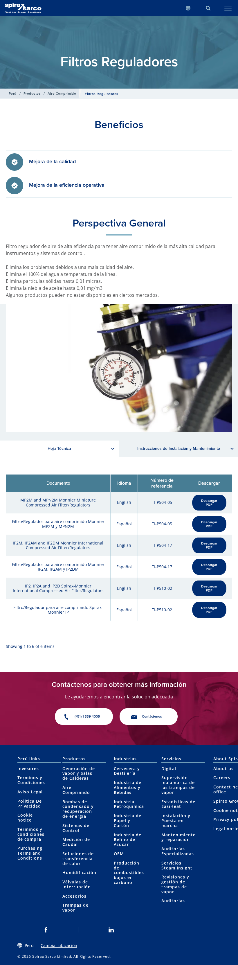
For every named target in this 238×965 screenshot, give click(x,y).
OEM (119, 853)
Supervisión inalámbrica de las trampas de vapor (178, 785)
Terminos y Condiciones (31, 780)
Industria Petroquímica (129, 804)
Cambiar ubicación (59, 945)
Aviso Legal (30, 792)
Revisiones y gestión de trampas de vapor (175, 884)
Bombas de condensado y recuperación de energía (78, 809)
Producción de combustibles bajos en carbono (129, 872)
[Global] (188, 8)
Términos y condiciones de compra (30, 834)
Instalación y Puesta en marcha (175, 820)
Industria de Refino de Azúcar (127, 839)
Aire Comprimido (62, 93)
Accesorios (74, 896)
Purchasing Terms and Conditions (29, 853)
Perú (13, 93)
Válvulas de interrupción (76, 884)
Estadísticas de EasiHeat (178, 804)
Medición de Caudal (76, 842)
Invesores (28, 768)
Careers (221, 777)
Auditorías (173, 900)
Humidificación (79, 872)
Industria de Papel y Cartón (127, 820)
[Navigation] (228, 8)
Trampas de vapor (75, 907)
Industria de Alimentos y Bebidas (127, 787)
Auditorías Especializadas (177, 851)
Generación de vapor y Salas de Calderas (78, 773)
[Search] (208, 8)
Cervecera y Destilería (127, 771)
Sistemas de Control (75, 828)
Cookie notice (25, 817)
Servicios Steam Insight (176, 865)
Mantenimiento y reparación (178, 837)
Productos (32, 93)
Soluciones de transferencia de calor (78, 858)
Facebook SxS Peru (45, 929)
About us (223, 768)
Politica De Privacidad (29, 803)
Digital (168, 768)
